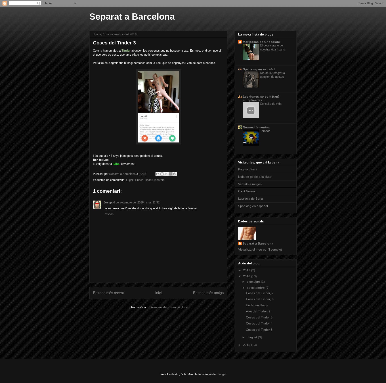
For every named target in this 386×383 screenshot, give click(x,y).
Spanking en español (259, 69)
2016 (247, 276)
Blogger (221, 374)
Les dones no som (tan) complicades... (261, 98)
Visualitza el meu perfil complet (260, 249)
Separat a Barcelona (132, 16)
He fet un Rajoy (257, 305)
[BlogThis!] (162, 174)
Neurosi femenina (256, 127)
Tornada (265, 131)
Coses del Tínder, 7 (260, 293)
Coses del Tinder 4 (259, 323)
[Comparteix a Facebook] (170, 174)
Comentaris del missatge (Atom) (168, 307)
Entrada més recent (108, 293)
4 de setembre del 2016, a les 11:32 (136, 202)
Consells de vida (270, 103)
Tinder (139, 180)
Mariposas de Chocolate (261, 42)
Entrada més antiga (208, 293)
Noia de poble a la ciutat (255, 176)
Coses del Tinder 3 (259, 329)
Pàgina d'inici (247, 169)
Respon (108, 214)
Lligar (129, 180)
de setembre (256, 287)
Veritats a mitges (250, 184)
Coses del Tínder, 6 (260, 299)
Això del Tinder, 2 (258, 311)
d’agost (252, 337)
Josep (108, 202)
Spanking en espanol (253, 206)
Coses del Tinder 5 (259, 317)
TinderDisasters (154, 180)
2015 (247, 345)
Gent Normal (247, 191)
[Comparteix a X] (166, 174)
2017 (247, 270)
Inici (158, 293)
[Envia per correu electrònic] (157, 174)
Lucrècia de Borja (250, 198)
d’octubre (254, 281)
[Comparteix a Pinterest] (174, 174)
